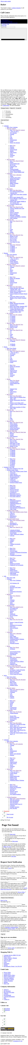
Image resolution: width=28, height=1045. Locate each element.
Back (8, 127)
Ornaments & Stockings (16, 591)
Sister (11, 602)
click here (13, 856)
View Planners (13, 254)
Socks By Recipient (12, 678)
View (14, 145)
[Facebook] (7, 1008)
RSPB (11, 168)
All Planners (13, 260)
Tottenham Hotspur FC (15, 503)
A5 (11, 228)
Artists (11, 176)
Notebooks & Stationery (16, 531)
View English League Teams (20, 471)
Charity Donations (8, 980)
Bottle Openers (13, 570)
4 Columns (12, 319)
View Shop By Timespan (19, 340)
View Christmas (17, 580)
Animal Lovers (10, 605)
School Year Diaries (15, 428)
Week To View (13, 237)
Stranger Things (14, 640)
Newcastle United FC (15, 496)
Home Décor (13, 560)
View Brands (16, 380)
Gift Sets (12, 211)
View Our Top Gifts (18, 619)
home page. (13, 834)
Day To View (13, 239)
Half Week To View (15, 443)
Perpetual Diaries (14, 429)
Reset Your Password (6, 889)
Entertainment (13, 140)
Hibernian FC (13, 516)
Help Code (6, 983)
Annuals (12, 209)
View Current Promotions (19, 798)
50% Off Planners (14, 801)
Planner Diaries (14, 426)
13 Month (12, 249)
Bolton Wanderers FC (15, 475)
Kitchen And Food (14, 717)
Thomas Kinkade (14, 169)
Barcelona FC (13, 523)
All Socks (12, 681)
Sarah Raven (13, 788)
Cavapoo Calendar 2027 (16, 204)
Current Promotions (11, 797)
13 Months (12, 451)
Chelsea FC (13, 479)
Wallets (12, 541)
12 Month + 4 (13, 247)
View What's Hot (17, 770)
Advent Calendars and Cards (17, 208)
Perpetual (12, 465)
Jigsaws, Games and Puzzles (14, 665)
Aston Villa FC (13, 474)
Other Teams (13, 509)
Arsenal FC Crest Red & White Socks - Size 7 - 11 (17, 725)
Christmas (9, 579)
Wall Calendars (13, 218)
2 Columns (12, 321)
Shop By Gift (10, 526)
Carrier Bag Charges (9, 979)
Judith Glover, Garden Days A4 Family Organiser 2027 (18, 291)
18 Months (12, 460)
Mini (11, 230)
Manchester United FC (15, 495)
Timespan (9, 243)
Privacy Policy (21, 892)
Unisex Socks (13, 683)
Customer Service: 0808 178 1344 (12, 955)
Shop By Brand (11, 159)
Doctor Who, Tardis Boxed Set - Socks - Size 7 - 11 (18, 730)
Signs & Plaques (14, 628)
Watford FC (13, 505)
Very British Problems (15, 170)
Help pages (15, 841)
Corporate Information (9, 996)
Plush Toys (12, 549)
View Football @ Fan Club (16, 468)
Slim (11, 222)
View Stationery (17, 657)
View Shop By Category (19, 130)
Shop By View (10, 233)
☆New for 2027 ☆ (14, 772)
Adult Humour (13, 690)
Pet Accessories (14, 615)
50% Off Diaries (14, 802)
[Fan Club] (3, 25)
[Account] (12, 63)
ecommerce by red (17, 1041)
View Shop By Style (18, 207)
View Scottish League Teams (20, 512)
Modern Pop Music (14, 179)
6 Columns (12, 316)
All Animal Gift (14, 608)
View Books (16, 647)
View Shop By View (18, 235)
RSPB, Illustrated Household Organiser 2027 (17, 304)
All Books (12, 586)
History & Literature (15, 142)
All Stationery (13, 658)
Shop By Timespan (11, 338)
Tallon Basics (13, 391)
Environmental (7, 995)
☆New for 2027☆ (14, 131)
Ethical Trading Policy (9, 976)
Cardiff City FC (14, 478)
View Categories (14, 741)
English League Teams (12, 470)
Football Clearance (14, 807)
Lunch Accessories (14, 572)
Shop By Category (11, 128)
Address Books (14, 660)
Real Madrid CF (14, 524)
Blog (5, 998)
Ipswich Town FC (14, 489)
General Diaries (14, 425)
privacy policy (11, 947)
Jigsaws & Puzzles (14, 672)
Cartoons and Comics (15, 177)
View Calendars (14, 127)
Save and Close (4, 120)
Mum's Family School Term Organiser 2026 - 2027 (17, 311)
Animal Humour (14, 713)
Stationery (9, 656)
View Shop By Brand (18, 161)
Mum (11, 597)
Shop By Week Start (12, 430)
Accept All (18, 108)
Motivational (13, 180)
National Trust (13, 166)
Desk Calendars (14, 214)
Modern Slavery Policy (9, 975)
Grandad (12, 601)
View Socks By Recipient (19, 679)
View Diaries (13, 348)
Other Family (13, 709)
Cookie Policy (6, 105)
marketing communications (11, 927)
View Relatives (16, 595)
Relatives (9, 594)
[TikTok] (5, 1012)
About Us (6, 989)
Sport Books (13, 654)
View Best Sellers (17, 190)
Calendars (6, 126)
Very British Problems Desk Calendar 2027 (17, 192)
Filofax (11, 384)
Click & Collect (7, 959)
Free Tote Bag (13, 808)
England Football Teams (16, 482)
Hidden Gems (13, 777)
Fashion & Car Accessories (16, 565)
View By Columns (17, 314)
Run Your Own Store (9, 992)
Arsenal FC (13, 472)
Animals (12, 134)
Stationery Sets (13, 664)
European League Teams (13, 519)
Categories (6, 739)
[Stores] (12, 51)
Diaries (5, 347)
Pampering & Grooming (16, 625)
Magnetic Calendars (15, 215)
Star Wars (12, 642)
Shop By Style (10, 205)
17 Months (12, 345)
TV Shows (12, 184)
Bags (11, 542)
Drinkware (12, 569)
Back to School (14, 786)
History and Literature (15, 753)
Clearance (12, 805)
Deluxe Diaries (13, 423)
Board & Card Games (15, 587)
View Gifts (12, 577)
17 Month (12, 251)
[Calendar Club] (5, 24)
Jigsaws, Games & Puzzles (16, 622)
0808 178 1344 (7, 846)
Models (12, 151)
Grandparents (13, 707)
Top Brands (10, 710)
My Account (10, 817)
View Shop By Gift (17, 527)
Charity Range (13, 773)
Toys (11, 629)
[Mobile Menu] (12, 87)
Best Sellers (10, 188)
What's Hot (9, 769)
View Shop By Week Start (19, 432)
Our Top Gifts (10, 618)
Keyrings (12, 559)
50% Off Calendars (14, 800)
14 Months (12, 453)
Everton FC (13, 486)
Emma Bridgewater (15, 163)
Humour (12, 147)
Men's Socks (13, 682)
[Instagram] (7, 1010)
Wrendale (12, 720)
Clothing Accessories (15, 544)
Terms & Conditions (9, 978)
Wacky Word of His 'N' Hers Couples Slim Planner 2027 (17, 308)
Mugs (11, 562)
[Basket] (12, 75)
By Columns (10, 313)
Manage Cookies (5, 108)
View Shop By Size (18, 221)
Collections (9, 173)
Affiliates (6, 993)
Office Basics (13, 152)
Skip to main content (6, 1)
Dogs (11, 138)
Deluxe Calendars (14, 212)
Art (11, 135)
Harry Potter (13, 636)
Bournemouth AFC (14, 477)
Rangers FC (13, 517)
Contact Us (6, 999)
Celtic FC (12, 513)
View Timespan (17, 244)
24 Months (12, 461)
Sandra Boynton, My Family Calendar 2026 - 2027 (17, 288)
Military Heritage (14, 183)
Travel (11, 156)
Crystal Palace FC (14, 481)
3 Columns (12, 320)
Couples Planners (14, 263)
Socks (11, 545)
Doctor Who (13, 716)
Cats (11, 137)
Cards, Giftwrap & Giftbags (17, 534)
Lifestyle (12, 148)
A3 (11, 225)
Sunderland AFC (14, 502)
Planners (6, 253)
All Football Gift (14, 574)
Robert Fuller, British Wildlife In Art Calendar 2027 (18, 202)
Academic (12, 464)
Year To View (13, 240)
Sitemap (6, 982)
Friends (12, 635)
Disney (11, 162)
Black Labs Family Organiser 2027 (18, 306)
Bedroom (12, 553)
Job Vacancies (7, 991)
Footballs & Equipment (15, 555)
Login (5, 962)
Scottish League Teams (12, 510)
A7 (11, 417)
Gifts (5, 576)
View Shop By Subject (18, 689)
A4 (11, 226)
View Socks (13, 677)
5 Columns (12, 317)
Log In (10, 868)
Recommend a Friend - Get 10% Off (13, 966)
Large (11, 229)
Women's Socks (14, 685)
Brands (8, 379)
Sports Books (13, 533)
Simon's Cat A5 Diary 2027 (17, 403)
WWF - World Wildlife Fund (17, 172)
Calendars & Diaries (15, 530)
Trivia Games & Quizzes (16, 674)
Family (11, 141)
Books (8, 646)
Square (11, 232)
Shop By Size (10, 219)
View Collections (17, 175)
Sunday (12, 435)
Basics (11, 270)
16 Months (12, 344)
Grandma (12, 600)
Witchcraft (12, 186)
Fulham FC (13, 488)
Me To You (12, 165)
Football (12, 702)
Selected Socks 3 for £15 (16, 804)
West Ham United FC (15, 506)
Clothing (12, 540)
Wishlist (6, 965)
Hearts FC (12, 514)
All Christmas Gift (14, 583)
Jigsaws (12, 588)
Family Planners (14, 261)
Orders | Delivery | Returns (10, 958)
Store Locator (10, 814)
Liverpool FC (13, 492)
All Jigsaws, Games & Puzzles (17, 670)
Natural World (13, 149)
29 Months (12, 463)
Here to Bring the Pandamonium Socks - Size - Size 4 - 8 (18, 728)
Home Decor (13, 609)
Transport (12, 155)
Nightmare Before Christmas (17, 639)
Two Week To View (15, 242)
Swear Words (13, 718)
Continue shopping (16, 8)
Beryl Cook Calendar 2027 (16, 197)
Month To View (14, 236)
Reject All (12, 108)
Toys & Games (13, 551)
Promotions (6, 811)
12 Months (12, 341)
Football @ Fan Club (9, 467)
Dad (11, 598)
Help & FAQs (7, 956)
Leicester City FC (14, 491)
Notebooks (12, 614)
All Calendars (13, 133)
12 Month (12, 246)
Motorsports (13, 182)
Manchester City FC (15, 493)
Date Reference (14, 436)
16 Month (12, 250)
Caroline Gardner (14, 382)
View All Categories (18, 744)
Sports (11, 154)
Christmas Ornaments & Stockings (18, 552)
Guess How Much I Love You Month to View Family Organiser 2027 (18, 298)
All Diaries (12, 354)
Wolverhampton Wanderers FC (17, 507)
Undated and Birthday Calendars (18, 216)
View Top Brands (17, 711)
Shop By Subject (11, 688)
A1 (11, 223)
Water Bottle (13, 573)
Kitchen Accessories (15, 563)
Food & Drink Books (15, 651)
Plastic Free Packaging (15, 787)
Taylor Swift (13, 793)
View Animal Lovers (18, 607)
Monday (12, 433)
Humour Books (14, 653)
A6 (11, 415)
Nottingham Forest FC (15, 500)
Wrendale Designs (14, 643)
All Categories (10, 742)
